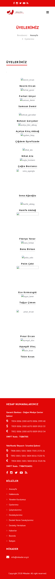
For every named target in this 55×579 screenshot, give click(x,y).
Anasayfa (13, 489)
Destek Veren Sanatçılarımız (21, 520)
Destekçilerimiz (15, 515)
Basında (12, 535)
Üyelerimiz (13, 504)
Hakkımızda (14, 494)
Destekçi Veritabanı (17, 525)
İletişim (12, 541)
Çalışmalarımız (15, 509)
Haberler (13, 530)
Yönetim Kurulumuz (17, 499)
